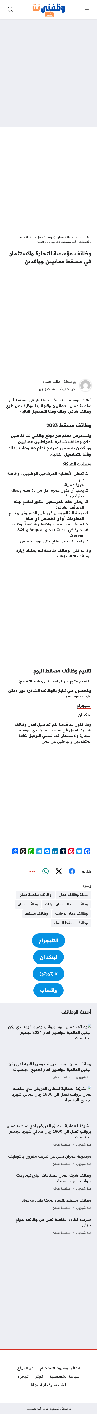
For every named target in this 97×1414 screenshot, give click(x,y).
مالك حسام (51, 382)
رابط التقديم (30, 681)
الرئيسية (85, 237)
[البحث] (10, 9)
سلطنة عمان (65, 237)
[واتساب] (45, 872)
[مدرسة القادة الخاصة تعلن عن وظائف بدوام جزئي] (48, 1226)
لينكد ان (84, 715)
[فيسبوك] (71, 872)
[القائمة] (86, 9)
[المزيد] (32, 872)
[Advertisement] (48, 72)
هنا (61, 556)
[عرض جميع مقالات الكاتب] (85, 385)
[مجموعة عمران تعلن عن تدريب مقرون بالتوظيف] (48, 1160)
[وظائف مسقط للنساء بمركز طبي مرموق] (48, 1204)
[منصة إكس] (58, 872)
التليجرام (84, 705)
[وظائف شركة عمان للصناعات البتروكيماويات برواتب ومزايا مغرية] (48, 1182)
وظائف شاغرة (68, 441)
